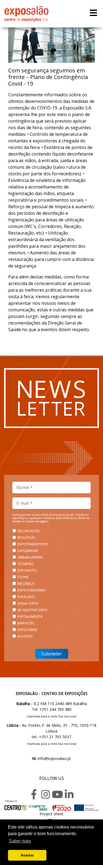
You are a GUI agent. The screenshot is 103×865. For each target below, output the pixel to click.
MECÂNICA (25, 583)
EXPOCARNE (27, 629)
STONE (23, 576)
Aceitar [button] (27, 855)
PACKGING (26, 596)
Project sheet (51, 813)
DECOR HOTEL (28, 530)
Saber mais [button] (20, 841)
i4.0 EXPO (25, 636)
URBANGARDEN (30, 557)
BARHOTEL (26, 623)
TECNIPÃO (25, 563)
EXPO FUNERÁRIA (31, 590)
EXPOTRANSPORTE (32, 544)
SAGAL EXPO (27, 603)
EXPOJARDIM (27, 550)
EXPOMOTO (27, 570)
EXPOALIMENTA (30, 616)
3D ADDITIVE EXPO (32, 609)
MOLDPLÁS (26, 537)
